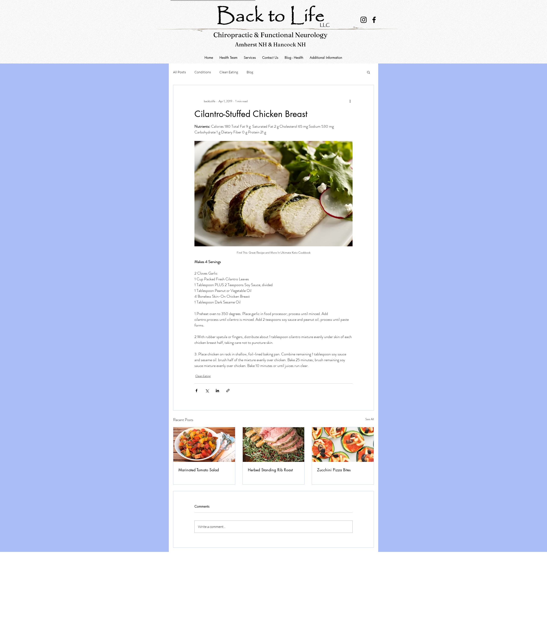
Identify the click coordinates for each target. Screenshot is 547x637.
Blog (250, 72)
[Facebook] (374, 20)
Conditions (202, 72)
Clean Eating (228, 72)
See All (369, 419)
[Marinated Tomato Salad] (204, 444)
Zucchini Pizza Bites (334, 469)
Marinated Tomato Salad (198, 469)
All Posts (179, 72)
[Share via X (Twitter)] (207, 391)
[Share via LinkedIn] (217, 391)
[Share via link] (228, 391)
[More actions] (350, 101)
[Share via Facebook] (196, 391)
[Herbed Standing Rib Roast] (273, 444)
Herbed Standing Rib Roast (270, 469)
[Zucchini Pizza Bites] (343, 444)
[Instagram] (363, 20)
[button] (270, 57)
